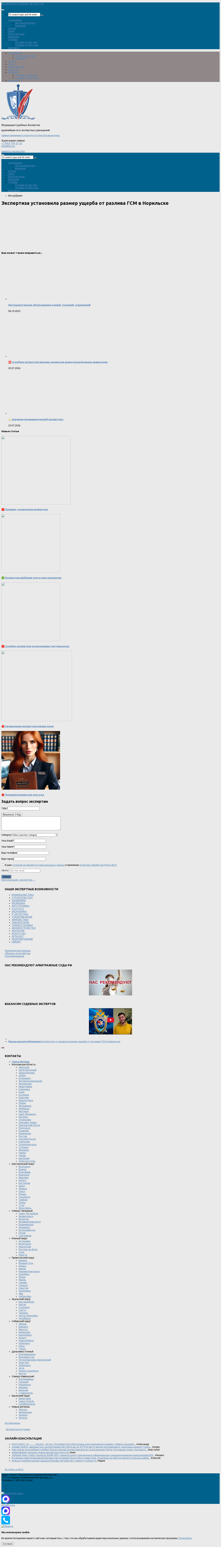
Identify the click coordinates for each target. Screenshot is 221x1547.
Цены (11, 31)
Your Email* (7, 840)
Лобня (22, 1103)
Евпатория (25, 1398)
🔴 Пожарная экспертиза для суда (22, 794)
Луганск (23, 1417)
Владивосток (26, 1357)
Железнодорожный (30, 1081)
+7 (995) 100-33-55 (11, 143)
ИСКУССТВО (19, 933)
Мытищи (24, 1111)
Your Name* (7, 846)
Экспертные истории (18, 1429)
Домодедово (27, 1072)
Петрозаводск (27, 1230)
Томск (22, 1348)
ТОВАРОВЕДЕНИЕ (22, 917)
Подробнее (185, 1538)
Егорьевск (25, 1078)
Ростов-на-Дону (28, 1249)
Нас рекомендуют (25, 23)
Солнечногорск (28, 1144)
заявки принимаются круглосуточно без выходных (30, 135)
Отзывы (13, 39)
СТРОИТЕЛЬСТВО (22, 897)
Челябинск (25, 1318)
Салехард (24, 1307)
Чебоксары (25, 1296)
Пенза (22, 1277)
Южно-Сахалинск (29, 1370)
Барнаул (23, 1326)
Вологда (24, 1219)
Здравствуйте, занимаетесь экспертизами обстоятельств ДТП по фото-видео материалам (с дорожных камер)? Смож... (82, 1447)
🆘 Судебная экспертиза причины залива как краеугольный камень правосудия (58, 362)
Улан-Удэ (24, 1362)
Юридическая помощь (18, 950)
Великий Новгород (30, 1221)
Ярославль (25, 1208)
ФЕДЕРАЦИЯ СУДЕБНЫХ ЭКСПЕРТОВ (22, 3)
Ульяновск (25, 1290)
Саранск (23, 1285)
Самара (23, 1282)
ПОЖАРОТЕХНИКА (22, 925)
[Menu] (2, 9)
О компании (15, 20)
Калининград (26, 1224)
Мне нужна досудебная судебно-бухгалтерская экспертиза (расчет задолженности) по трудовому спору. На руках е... (79, 1449)
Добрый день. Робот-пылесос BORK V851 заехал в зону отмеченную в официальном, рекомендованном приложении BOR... (83, 1455)
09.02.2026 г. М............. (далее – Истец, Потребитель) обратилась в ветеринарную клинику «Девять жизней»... (74, 1444)
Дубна (22, 1075)
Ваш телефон (9, 852)
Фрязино (24, 1150)
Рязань (22, 1194)
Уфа (21, 1293)
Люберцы (24, 1108)
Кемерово (24, 1332)
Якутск (22, 1373)
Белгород (24, 1166)
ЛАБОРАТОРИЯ (20, 922)
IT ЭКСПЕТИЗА (20, 914)
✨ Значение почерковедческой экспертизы (35, 419)
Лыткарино (25, 1105)
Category (6, 834)
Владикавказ (26, 1379)
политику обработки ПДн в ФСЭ (98, 865)
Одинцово (25, 1119)
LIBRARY (16, 941)
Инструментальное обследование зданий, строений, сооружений (49, 305)
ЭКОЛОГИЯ (18, 930)
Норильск (24, 1343)
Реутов (23, 1136)
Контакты (14, 47)
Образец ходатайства (17, 953)
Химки (22, 1152)
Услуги (12, 28)
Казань (22, 1266)
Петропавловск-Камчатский (35, 1359)
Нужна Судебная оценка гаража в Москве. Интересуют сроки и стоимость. (54, 1460)
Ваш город (7, 858)
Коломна (24, 1094)
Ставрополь (26, 1393)
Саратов (23, 1288)
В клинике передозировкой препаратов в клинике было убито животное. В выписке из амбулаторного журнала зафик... (81, 1458)
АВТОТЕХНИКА (20, 906)
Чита (21, 1368)
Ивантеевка (25, 1086)
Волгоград (25, 1243)
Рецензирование (14, 956)
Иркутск (23, 1329)
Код (19, 814)
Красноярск (25, 1335)
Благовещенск (27, 1354)
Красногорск (26, 1100)
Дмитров (24, 1067)
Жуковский (25, 1083)
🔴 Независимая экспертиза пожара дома (27, 726)
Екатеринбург (26, 1301)
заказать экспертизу (13, 151)
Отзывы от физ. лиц (27, 45)
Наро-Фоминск (27, 1114)
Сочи (21, 1252)
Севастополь (26, 1401)
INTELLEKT (18, 936)
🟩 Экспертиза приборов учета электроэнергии (31, 577)
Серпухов (24, 1141)
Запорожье (25, 1412)
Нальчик (23, 1390)
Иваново (24, 1177)
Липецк (23, 1188)
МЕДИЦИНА (18, 903)
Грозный (23, 1382)
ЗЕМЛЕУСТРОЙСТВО (24, 928)
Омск (22, 1346)
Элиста (23, 1255)
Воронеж (24, 1174)
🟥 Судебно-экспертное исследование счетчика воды (35, 646)
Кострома (24, 1183)
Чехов (22, 1155)
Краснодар (25, 1246)
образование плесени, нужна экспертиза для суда (40, 1452)
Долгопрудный (27, 1070)
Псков (22, 1232)
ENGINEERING (19, 900)
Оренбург (24, 1274)
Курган (22, 1304)
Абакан (23, 1324)
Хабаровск (25, 1365)
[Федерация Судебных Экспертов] (18, 119)
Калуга (22, 1180)
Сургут (22, 1310)
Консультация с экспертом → (18, 879)
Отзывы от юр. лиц (26, 42)
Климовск (24, 1089)
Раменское (25, 1133)
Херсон (23, 1409)
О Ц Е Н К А (18, 908)
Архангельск (26, 1216)
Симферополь (27, 1404)
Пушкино (24, 1130)
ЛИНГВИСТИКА (20, 919)
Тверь (22, 1202)
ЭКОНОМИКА (19, 911)
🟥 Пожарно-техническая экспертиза (24, 509)
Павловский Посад (29, 1125)
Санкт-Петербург (28, 1213)
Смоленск (24, 1197)
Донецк (23, 1415)
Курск (22, 1186)
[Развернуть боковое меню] (2, 1047)
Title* (4, 808)
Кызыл (22, 1337)
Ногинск (23, 1117)
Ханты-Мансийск (28, 1315)
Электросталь (27, 1161)
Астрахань (25, 1241)
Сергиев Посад (27, 1139)
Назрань (23, 1387)
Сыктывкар (25, 1235)
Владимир (25, 1172)
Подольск (24, 1128)
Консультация (16, 34)
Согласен (8, 1544)
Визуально (8, 814)
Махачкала (25, 1384)
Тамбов (23, 1199)
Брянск (23, 1169)
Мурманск (24, 1227)
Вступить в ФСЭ (14, 1469)
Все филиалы (12, 1423)
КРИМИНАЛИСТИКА (23, 894)
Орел (22, 1191)
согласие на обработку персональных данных (38, 865)
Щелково (24, 1158)
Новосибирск (26, 1340)
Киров (22, 1268)
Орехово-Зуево (28, 1122)
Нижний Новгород (29, 1271)
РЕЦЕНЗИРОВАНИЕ (22, 939)
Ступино (23, 1147)
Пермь (22, 1279)
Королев (24, 1097)
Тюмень (23, 1313)
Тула (21, 1205)
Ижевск (23, 1260)
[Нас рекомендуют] (110, 983)
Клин (21, 1092)
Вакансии (20, 25)
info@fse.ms (8, 146)
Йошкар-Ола (26, 1263)
